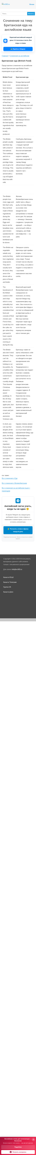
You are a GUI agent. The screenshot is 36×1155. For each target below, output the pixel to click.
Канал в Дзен (8, 592)
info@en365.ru (17, 569)
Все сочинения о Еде (10, 478)
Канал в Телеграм (9, 582)
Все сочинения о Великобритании (14, 483)
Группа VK (7, 587)
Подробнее (18, 1147)
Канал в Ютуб (8, 577)
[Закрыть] (33, 1139)
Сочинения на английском (19, 56)
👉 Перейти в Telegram (18, 49)
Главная (5, 56)
